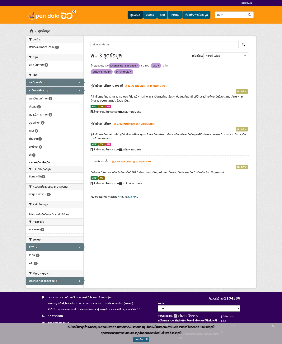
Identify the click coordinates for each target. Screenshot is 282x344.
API (108, 106)
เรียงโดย (197, 56)
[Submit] (250, 14)
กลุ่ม (162, 15)
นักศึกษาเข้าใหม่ (101, 161)
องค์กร (150, 15)
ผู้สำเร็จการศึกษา (102, 123)
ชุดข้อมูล (135, 15)
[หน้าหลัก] (32, 30)
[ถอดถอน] (137, 65)
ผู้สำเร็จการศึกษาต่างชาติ (107, 85)
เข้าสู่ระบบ (247, 3)
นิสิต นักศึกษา (242, 91)
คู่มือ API (131, 197)
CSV (101, 106)
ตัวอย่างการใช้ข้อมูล (196, 15)
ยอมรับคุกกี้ (141, 339)
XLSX (94, 106)
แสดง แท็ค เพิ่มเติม (39, 162)
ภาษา (161, 303)
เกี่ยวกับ (175, 15)
